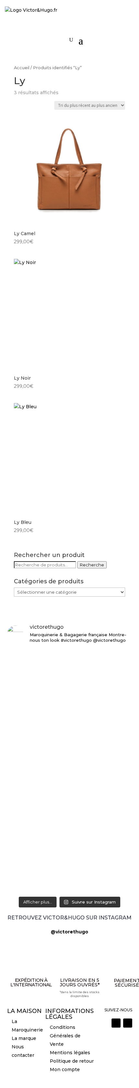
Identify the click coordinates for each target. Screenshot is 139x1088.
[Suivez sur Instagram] (116, 1023)
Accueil (21, 67)
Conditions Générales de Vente (65, 1035)
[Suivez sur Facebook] (127, 1023)
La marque (24, 1038)
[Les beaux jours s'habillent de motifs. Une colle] (69, 807)
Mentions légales (70, 1053)
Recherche (92, 564)
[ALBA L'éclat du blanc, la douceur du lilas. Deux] (69, 658)
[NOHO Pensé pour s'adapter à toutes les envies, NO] (69, 879)
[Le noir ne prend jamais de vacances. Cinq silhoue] (69, 838)
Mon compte (65, 1069)
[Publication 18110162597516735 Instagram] (69, 861)
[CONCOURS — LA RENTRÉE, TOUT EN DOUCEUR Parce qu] (69, 731)
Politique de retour (72, 1061)
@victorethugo (69, 932)
